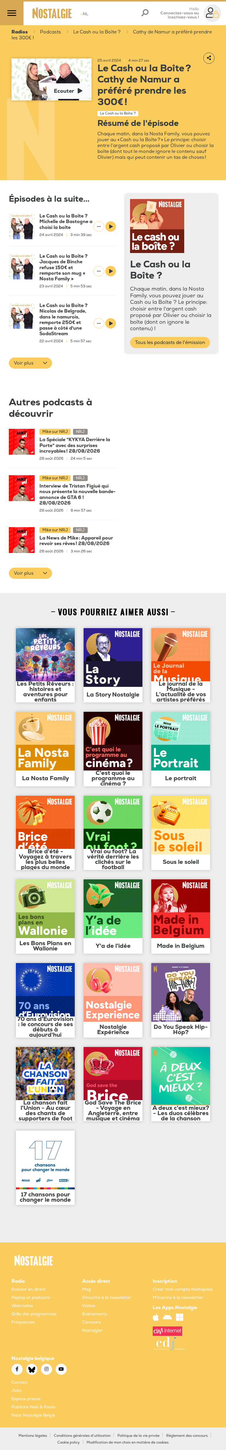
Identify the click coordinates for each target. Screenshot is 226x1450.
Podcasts (50, 32)
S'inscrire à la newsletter (106, 1297)
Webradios (22, 1305)
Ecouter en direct (28, 1289)
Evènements (94, 1313)
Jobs (16, 1390)
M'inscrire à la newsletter (178, 1297)
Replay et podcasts (30, 1297)
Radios (19, 32)
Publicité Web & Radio (33, 1407)
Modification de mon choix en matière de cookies (128, 1442)
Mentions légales (33, 1436)
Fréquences (23, 1322)
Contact (19, 1382)
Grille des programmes (33, 1313)
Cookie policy (68, 1442)
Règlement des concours (187, 1436)
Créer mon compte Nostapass (183, 1289)
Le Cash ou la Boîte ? (97, 32)
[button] (30, 363)
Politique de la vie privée (138, 1436)
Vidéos (88, 1305)
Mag (86, 1289)
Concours (91, 1322)
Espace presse (25, 1398)
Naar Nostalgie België (33, 1415)
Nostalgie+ (92, 1330)
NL (84, 13)
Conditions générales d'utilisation (82, 1436)
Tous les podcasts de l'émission (170, 342)
